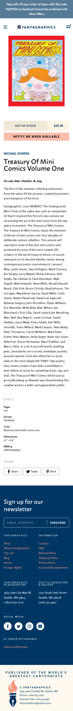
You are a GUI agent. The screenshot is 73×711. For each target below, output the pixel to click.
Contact (43, 543)
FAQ (41, 548)
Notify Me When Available (36, 136)
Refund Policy (47, 553)
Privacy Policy (47, 562)
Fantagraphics (37, 687)
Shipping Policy (48, 558)
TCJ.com (9, 553)
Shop (7, 543)
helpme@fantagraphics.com (35, 703)
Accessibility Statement (53, 567)
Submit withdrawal (16, 647)
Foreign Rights (13, 567)
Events (8, 562)
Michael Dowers (16, 153)
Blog (7, 558)
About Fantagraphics (17, 548)
